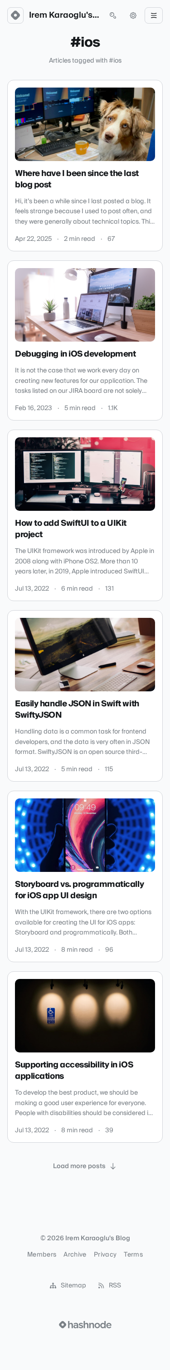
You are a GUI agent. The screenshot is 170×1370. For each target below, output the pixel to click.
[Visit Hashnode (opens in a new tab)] (85, 1325)
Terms (133, 1254)
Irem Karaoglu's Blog (64, 15)
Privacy (105, 1254)
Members (41, 1254)
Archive (74, 1254)
